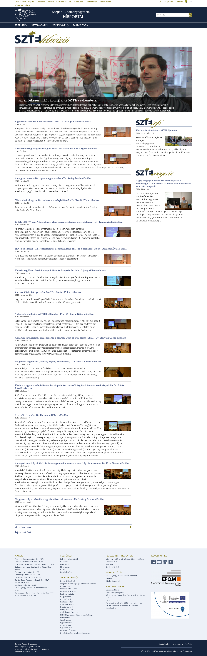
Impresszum (178, 644)
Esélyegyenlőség (67, 594)
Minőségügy (65, 617)
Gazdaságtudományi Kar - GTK (27, 575)
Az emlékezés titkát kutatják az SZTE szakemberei (58, 100)
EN (191, 2)
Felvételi (66, 555)
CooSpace (41, 2)
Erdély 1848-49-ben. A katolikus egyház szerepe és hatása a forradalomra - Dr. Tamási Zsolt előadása (68, 221)
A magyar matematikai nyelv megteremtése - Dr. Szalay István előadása (53, 178)
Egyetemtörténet (67, 623)
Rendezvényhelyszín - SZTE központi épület (124, 603)
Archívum (23, 527)
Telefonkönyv (91, 2)
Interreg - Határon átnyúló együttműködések (125, 559)
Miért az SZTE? (66, 564)
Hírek (62, 569)
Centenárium (65, 625)
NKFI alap (109, 564)
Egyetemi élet (66, 628)
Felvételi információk (69, 559)
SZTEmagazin (39, 25)
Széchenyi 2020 (112, 567)
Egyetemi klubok (113, 590)
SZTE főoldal (20, 2)
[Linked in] (164, 562)
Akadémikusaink (67, 604)
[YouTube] (159, 562)
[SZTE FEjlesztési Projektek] (170, 605)
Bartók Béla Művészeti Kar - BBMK (29, 562)
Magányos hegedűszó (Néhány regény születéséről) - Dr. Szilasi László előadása (58, 361)
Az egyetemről (69, 577)
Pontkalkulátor (66, 572)
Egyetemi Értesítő (67, 630)
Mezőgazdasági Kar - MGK (25, 585)
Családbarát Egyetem (69, 612)
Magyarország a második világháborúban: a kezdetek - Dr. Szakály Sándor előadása (59, 499)
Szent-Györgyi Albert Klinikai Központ (121, 576)
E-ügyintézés (65, 597)
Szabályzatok (65, 620)
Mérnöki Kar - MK (22, 582)
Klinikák (109, 578)
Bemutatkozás (66, 586)
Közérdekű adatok (23, 5)
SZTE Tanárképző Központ (26, 595)
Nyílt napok (65, 567)
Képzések (64, 562)
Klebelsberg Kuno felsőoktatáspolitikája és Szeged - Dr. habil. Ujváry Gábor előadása (60, 270)
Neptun (31, 2)
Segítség (188, 644)
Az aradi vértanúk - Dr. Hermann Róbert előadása (41, 415)
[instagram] (170, 562)
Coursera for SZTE (64, 2)
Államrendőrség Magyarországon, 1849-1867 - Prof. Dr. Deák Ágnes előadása (56, 148)
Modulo (50, 2)
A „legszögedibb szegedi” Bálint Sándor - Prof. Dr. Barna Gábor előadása (54, 313)
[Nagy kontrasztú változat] (186, 1)
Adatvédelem (105, 2)
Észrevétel (78, 2)
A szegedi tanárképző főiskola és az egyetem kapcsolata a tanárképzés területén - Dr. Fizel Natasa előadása (72, 463)
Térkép (109, 600)
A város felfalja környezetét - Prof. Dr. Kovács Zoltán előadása (48, 292)
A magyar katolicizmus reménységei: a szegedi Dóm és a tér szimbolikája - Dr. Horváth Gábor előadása (70, 337)
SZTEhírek (21, 25)
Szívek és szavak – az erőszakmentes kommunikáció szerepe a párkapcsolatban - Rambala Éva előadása (71, 248)
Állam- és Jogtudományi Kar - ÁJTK (29, 559)
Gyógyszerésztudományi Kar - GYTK (30, 577)
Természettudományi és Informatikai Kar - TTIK (34, 593)
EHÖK (108, 598)
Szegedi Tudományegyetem (71, 14)
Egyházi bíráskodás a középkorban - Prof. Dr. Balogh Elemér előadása (53, 121)
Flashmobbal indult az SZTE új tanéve (156, 130)
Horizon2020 (111, 562)
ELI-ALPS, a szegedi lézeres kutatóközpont (77, 615)
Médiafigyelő (60, 25)
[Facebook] (153, 562)
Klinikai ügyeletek (113, 581)
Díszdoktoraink (66, 607)
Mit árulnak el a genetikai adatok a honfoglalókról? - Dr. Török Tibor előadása (57, 200)
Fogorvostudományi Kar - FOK (27, 572)
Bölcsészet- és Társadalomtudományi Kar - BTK (34, 564)
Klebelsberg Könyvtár (115, 593)
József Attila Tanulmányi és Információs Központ (126, 595)
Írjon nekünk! (23, 532)
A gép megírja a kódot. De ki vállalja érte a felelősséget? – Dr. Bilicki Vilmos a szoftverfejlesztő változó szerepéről (163, 183)
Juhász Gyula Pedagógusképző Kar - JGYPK (32, 580)
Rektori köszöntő (67, 581)
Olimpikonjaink (66, 609)
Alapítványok (65, 599)
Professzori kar (66, 602)
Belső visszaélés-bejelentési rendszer (75, 633)
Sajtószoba (80, 25)
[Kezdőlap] (25, 14)
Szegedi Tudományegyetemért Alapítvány (78, 584)
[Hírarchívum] (131, 527)
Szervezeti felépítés (68, 589)
